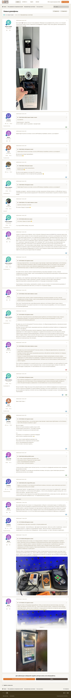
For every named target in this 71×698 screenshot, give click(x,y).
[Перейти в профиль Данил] (8, 133)
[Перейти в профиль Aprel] (8, 147)
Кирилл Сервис (11, 14)
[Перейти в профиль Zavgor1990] (8, 454)
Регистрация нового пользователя (19, 679)
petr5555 (8, 168)
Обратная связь (5, 696)
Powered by (62, 696)
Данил (8, 137)
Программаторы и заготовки (27, 14)
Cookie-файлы (12, 696)
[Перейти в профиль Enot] (8, 201)
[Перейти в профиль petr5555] (8, 164)
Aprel (8, 151)
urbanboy (8, 120)
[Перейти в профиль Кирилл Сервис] (4, 14)
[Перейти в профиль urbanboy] (8, 115)
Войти (52, 679)
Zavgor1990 (8, 458)
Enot (9, 205)
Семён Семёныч (8, 187)
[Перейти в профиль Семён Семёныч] (8, 183)
